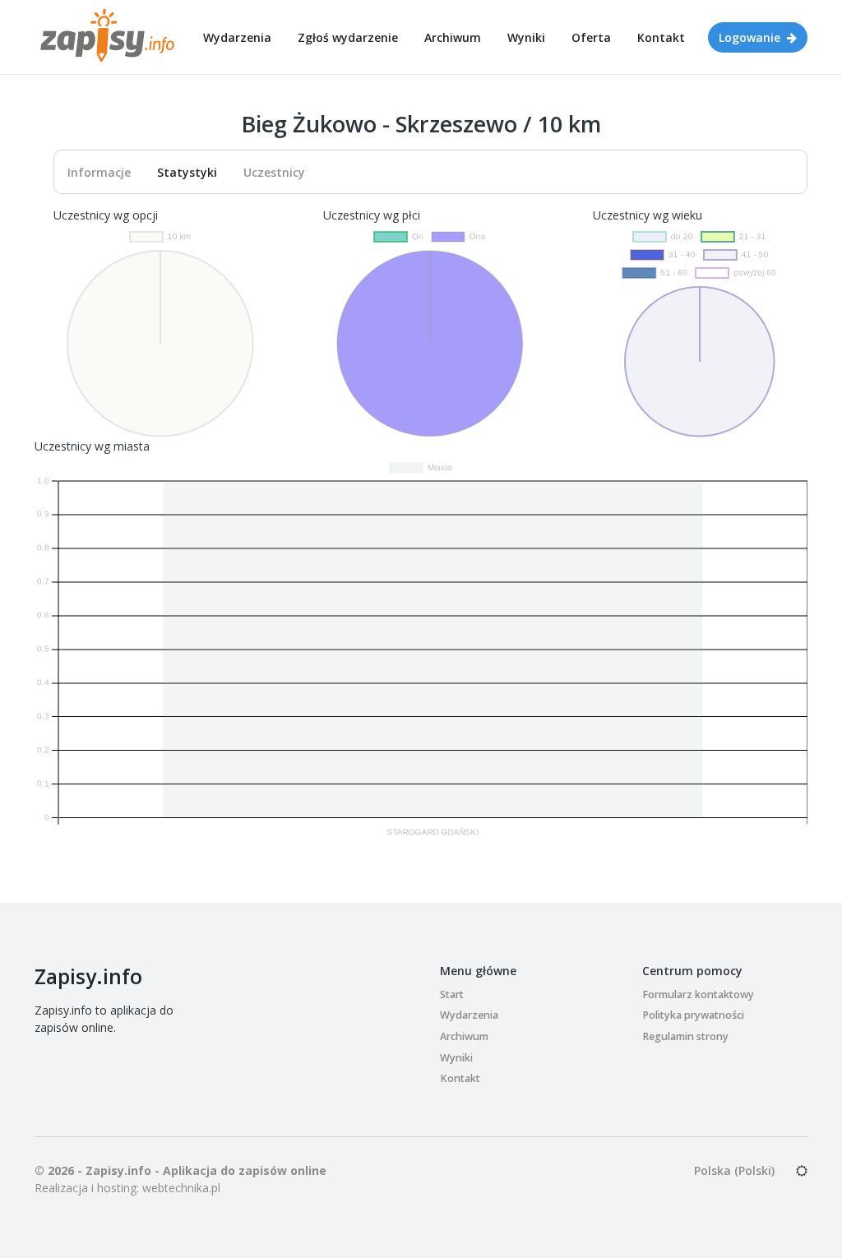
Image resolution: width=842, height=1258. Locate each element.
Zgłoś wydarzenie (348, 37)
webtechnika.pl (181, 1188)
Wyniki (526, 37)
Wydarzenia (237, 37)
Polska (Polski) (734, 1170)
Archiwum (452, 37)
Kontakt (661, 37)
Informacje (99, 172)
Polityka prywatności (693, 1015)
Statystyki (187, 172)
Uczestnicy (274, 172)
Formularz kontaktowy (698, 994)
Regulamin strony (685, 1036)
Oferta (591, 37)
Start (452, 994)
